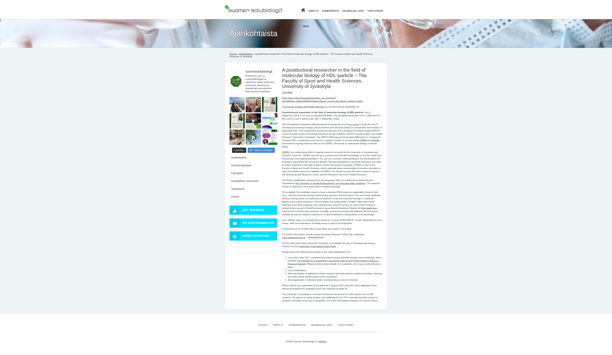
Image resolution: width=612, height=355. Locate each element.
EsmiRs (375, 140)
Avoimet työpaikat (241, 165)
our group (353, 124)
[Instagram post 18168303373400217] (253, 137)
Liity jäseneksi (253, 210)
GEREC (286, 152)
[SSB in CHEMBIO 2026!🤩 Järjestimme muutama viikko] (253, 121)
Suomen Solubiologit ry (236, 15)
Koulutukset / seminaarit (244, 181)
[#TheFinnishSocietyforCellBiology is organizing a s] (269, 137)
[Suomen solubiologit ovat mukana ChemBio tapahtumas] (269, 121)
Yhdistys (313, 11)
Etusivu (233, 54)
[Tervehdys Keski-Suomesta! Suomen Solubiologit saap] (237, 137)
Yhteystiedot (375, 11)
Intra (306, 26)
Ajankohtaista (330, 11)
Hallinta (322, 341)
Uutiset (235, 196)
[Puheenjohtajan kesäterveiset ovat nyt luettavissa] (237, 121)
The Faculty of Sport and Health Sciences (303, 106)
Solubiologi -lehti (353, 11)
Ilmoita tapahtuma (255, 236)
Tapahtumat (237, 188)
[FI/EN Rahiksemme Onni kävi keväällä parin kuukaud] (237, 104)
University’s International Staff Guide (317, 246)
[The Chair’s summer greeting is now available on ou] (269, 104)
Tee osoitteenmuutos (258, 223)
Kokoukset (237, 173)
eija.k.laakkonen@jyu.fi (293, 237)
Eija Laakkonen (369, 208)
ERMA (364, 140)
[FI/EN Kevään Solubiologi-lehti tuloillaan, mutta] (253, 104)
